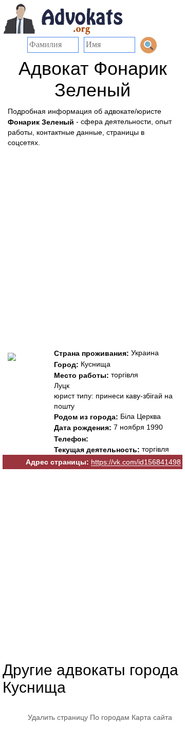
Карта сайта (152, 717)
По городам (110, 717)
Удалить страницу (58, 717)
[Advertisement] (92, 245)
